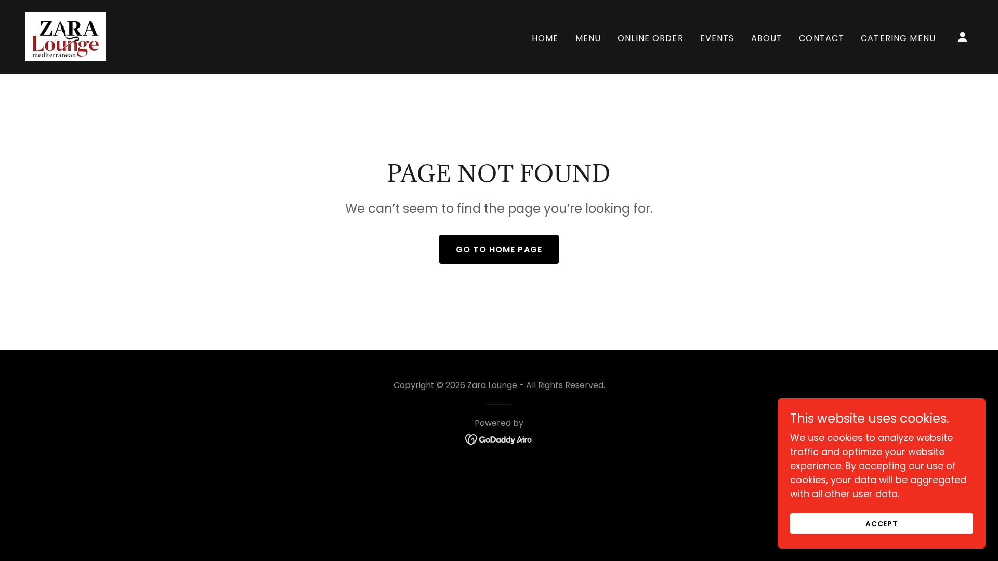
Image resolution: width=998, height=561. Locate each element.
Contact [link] (821, 38)
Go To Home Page (499, 250)
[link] (65, 36)
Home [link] (545, 38)
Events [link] (717, 38)
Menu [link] (588, 38)
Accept (881, 523)
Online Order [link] (651, 38)
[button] (962, 36)
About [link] (767, 38)
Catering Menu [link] (898, 38)
